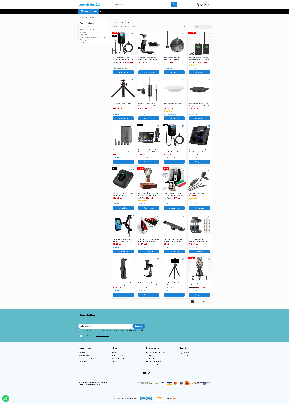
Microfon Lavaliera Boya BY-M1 (199, 193)
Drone (82, 42)
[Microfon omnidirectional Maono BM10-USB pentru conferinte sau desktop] (174, 43)
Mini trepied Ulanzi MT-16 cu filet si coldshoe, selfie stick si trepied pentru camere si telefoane (122, 105)
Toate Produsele (90, 11)
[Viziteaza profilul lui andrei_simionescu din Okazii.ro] (159, 399)
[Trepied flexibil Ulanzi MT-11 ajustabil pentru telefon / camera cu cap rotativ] (174, 268)
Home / (81, 17)
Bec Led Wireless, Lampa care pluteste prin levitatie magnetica (148, 194)
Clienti (115, 348)
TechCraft (83, 35)
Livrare (114, 353)
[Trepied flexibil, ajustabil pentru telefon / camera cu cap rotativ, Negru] (123, 225)
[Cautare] (174, 4)
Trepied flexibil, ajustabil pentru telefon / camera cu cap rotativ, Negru (123, 240)
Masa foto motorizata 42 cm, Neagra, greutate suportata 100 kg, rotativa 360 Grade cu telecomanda (199, 105)
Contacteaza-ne (83, 362)
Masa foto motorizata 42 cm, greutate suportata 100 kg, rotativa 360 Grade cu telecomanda (173, 105)
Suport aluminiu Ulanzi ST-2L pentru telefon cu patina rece (122, 284)
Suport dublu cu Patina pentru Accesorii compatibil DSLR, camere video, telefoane (173, 240)
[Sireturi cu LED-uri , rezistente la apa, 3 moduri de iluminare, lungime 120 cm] (149, 225)
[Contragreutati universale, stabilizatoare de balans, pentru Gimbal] (200, 225)
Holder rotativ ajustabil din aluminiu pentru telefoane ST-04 (147, 284)
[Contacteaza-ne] (198, 4)
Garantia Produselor (118, 359)
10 (204, 301)
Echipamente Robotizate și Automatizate (93, 37)
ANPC (114, 362)
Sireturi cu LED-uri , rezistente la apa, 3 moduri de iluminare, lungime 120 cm (148, 240)
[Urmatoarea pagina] (207, 301)
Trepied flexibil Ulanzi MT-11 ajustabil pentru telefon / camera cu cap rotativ (173, 284)
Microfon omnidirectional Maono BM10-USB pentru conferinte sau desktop (172, 59)
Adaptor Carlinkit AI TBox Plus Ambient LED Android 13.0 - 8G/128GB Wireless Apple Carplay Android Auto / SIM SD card (123, 194)
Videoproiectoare (86, 27)
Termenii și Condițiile (102, 336)
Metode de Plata (117, 356)
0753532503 (187, 353)
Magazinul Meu (84, 348)
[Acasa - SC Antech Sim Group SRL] (89, 4)
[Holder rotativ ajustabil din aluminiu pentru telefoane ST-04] (149, 268)
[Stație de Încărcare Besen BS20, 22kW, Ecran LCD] (174, 135)
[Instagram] (149, 373)
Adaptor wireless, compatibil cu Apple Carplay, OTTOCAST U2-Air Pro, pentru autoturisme (199, 151)
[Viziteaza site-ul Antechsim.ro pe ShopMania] (146, 398)
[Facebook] (140, 373)
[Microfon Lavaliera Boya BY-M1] (200, 179)
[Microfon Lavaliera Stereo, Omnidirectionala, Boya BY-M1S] (149, 89)
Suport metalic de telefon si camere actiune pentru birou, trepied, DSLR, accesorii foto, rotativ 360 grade (147, 59)
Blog (102, 11)
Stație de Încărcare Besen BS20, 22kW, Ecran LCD (172, 151)
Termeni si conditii (84, 356)
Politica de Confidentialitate (137, 330)
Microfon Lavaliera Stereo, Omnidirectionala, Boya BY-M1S (147, 105)
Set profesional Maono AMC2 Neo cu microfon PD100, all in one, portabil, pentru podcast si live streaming (148, 151)
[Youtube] (145, 373)
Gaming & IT (84, 40)
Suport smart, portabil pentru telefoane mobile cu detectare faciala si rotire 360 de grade (199, 284)
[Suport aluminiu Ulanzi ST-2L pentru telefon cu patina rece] (123, 268)
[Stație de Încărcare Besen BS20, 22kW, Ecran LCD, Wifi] (123, 43)
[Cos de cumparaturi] (201, 4)
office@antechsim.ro (189, 356)
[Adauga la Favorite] (132, 34)
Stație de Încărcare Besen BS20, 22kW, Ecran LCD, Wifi (123, 59)
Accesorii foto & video (87, 29)
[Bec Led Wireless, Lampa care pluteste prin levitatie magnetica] (149, 179)
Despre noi (81, 353)
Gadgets (83, 32)
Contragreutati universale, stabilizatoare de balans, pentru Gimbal (199, 240)
